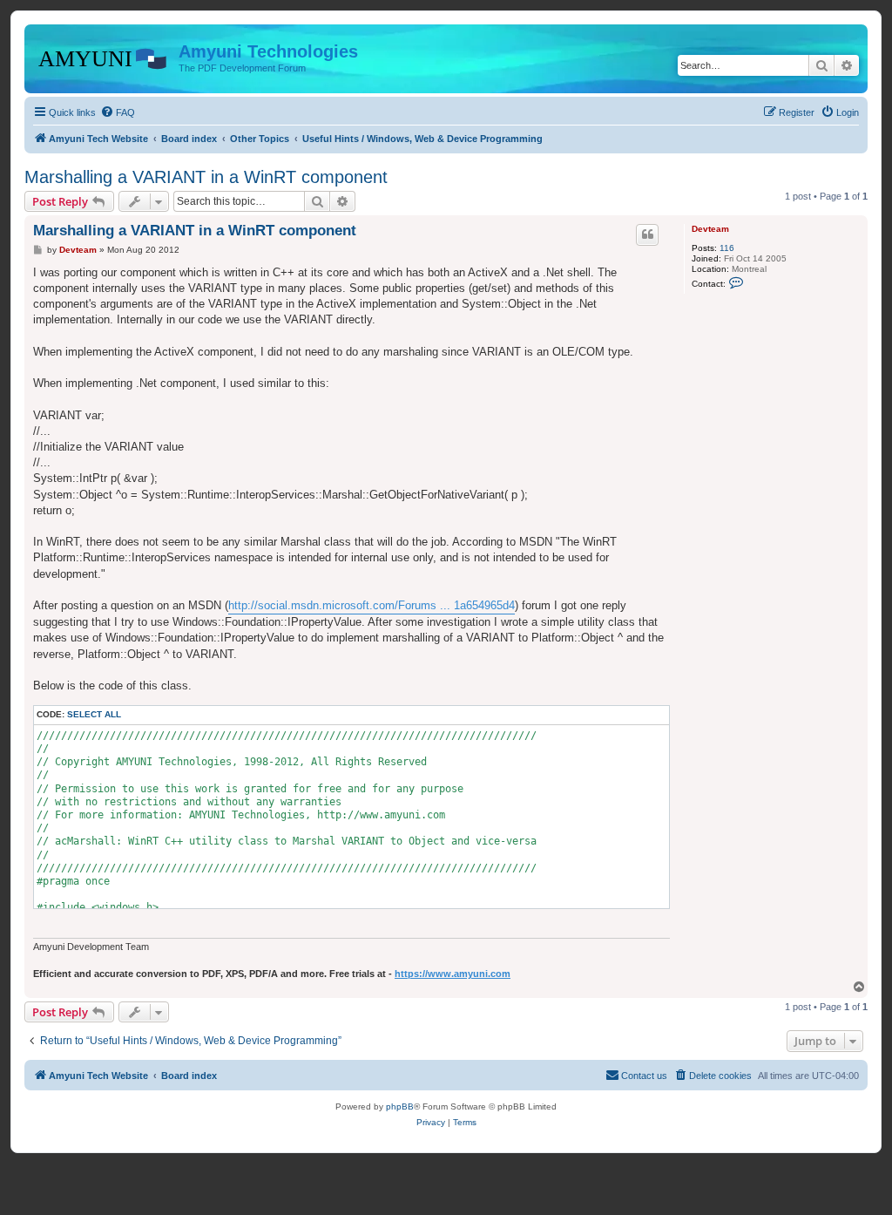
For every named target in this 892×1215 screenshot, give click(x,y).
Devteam (710, 229)
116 (727, 248)
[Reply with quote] (647, 234)
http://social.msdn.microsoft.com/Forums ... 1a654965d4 (371, 605)
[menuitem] (117, 112)
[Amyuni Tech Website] (104, 57)
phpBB (400, 1106)
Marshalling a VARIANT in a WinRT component (206, 177)
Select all (94, 714)
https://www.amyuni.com (452, 973)
